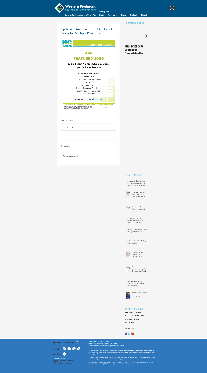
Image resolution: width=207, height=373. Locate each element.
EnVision (138, 312)
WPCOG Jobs (130, 322)
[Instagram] (78, 348)
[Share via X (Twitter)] (67, 127)
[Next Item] (146, 36)
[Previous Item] (128, 36)
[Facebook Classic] (126, 334)
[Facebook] (69, 348)
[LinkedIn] (64, 348)
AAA (126, 312)
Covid (131, 312)
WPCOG (136, 319)
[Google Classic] (132, 334)
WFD (62, 120)
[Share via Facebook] (62, 127)
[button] (112, 15)
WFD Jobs (69, 120)
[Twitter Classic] (129, 334)
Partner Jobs (129, 316)
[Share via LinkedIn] (72, 127)
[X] (74, 348)
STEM (137, 316)
